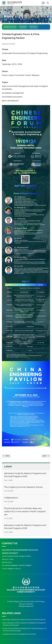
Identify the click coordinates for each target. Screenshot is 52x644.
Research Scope (10, 27)
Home (6, 19)
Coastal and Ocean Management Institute (19, 634)
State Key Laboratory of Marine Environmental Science (24, 619)
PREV (7, 456)
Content (31, 19)
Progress (23, 27)
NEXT (44, 456)
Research (14, 19)
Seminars (23, 19)
